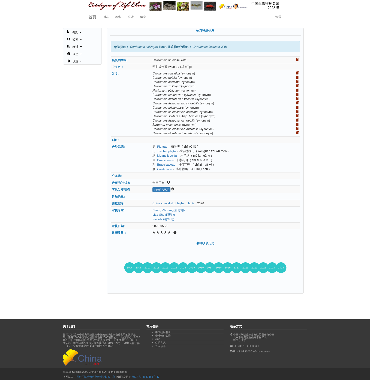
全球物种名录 (163, 335)
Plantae (162, 146)
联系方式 (160, 342)
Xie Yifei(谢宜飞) (163, 219)
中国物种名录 (163, 332)
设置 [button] (278, 17)
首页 (92, 16)
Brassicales (165, 160)
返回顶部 (160, 345)
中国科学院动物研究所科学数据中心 (94, 376)
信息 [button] (143, 17)
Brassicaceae (166, 164)
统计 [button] (131, 17)
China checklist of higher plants (173, 203)
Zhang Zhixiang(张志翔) (168, 210)
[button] (74, 31)
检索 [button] (118, 17)
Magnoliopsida (167, 155)
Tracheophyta (166, 151)
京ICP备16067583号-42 (146, 376)
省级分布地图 (161, 189)
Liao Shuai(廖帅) (163, 214)
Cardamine (164, 169)
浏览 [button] (106, 17)
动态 (157, 339)
